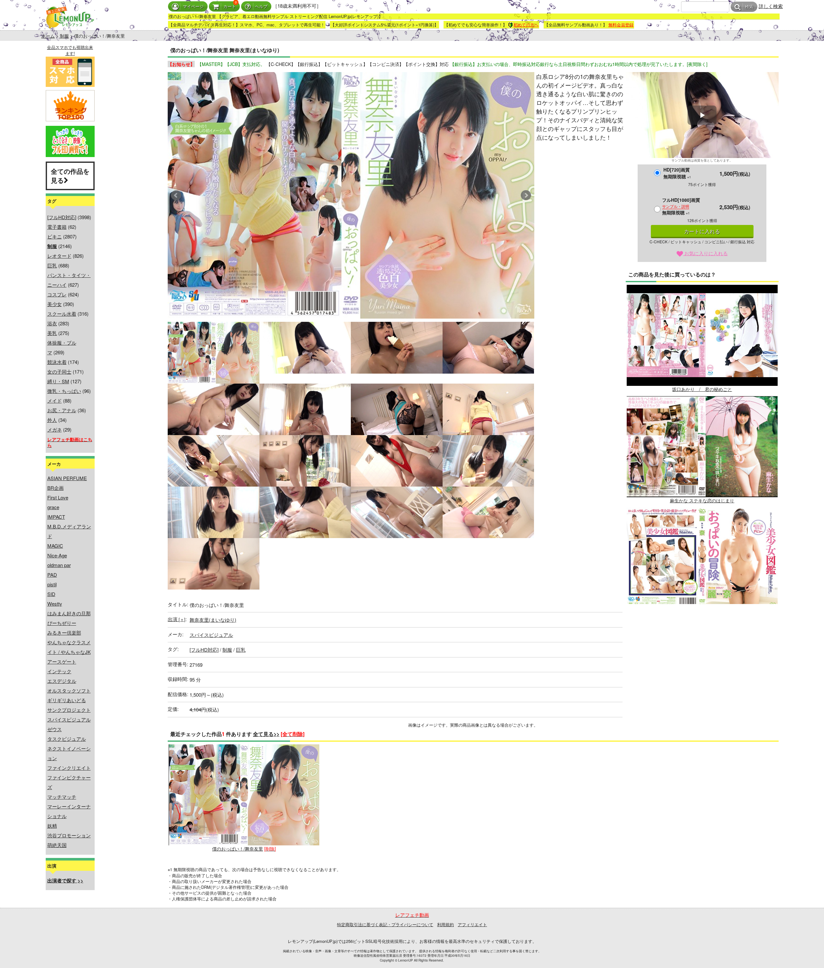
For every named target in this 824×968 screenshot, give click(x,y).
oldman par (59, 565)
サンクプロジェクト (69, 709)
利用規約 (445, 924)
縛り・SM (58, 381)
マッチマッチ (61, 796)
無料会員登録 (620, 25)
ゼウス (54, 729)
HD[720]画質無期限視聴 (677, 173)
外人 (52, 419)
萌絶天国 (57, 845)
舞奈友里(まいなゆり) (213, 619)
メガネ (54, 429)
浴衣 (52, 323)
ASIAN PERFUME (67, 478)
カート (229, 6)
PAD (52, 574)
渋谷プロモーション (69, 835)
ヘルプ (261, 6)
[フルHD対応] (61, 217)
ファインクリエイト (69, 767)
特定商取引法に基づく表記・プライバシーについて (385, 924)
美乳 (52, 333)
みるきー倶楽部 (64, 632)
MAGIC (55, 545)
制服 (64, 36)
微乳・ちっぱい (64, 390)
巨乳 (52, 265)
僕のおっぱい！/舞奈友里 (237, 848)
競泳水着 (57, 361)
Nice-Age (57, 555)
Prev (176, 195)
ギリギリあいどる (66, 700)
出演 (176, 619)
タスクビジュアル (66, 738)
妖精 (52, 825)
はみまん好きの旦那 (69, 613)
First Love (57, 497)
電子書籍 (57, 226)
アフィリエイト (472, 924)
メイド (54, 400)
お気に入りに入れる (705, 253)
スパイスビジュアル (69, 719)
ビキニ (54, 236)
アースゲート (61, 661)
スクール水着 (61, 313)
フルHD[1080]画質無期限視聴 (681, 206)
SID (51, 594)
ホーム (48, 36)
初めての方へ (525, 25)
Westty (54, 603)
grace (53, 507)
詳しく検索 (771, 6)
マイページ (193, 6)
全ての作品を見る (70, 175)
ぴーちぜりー (61, 622)
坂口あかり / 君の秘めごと (702, 389)
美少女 (54, 304)
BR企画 (55, 487)
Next (526, 195)
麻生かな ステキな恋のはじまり (702, 500)
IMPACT (56, 516)
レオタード (59, 255)
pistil (52, 584)
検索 (749, 7)
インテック (59, 671)
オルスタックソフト (69, 690)
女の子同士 (59, 371)
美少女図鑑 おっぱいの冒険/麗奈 (702, 612)
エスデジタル (61, 680)
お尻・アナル (61, 410)
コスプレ (57, 294)
